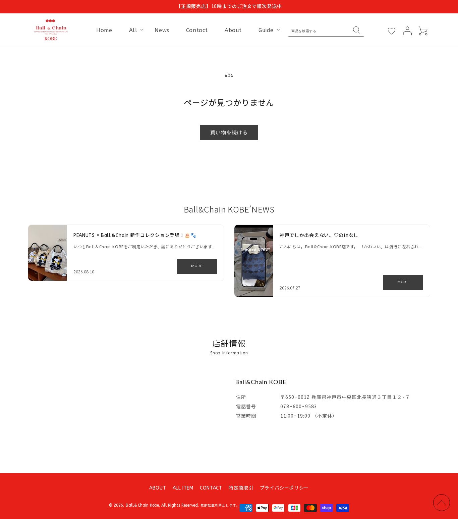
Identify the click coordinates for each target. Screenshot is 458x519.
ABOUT (157, 488)
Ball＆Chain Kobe (142, 505)
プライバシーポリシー (284, 488)
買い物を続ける (229, 132)
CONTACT (211, 488)
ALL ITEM (183, 488)
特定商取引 (241, 488)
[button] (134, 30)
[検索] (356, 30)
